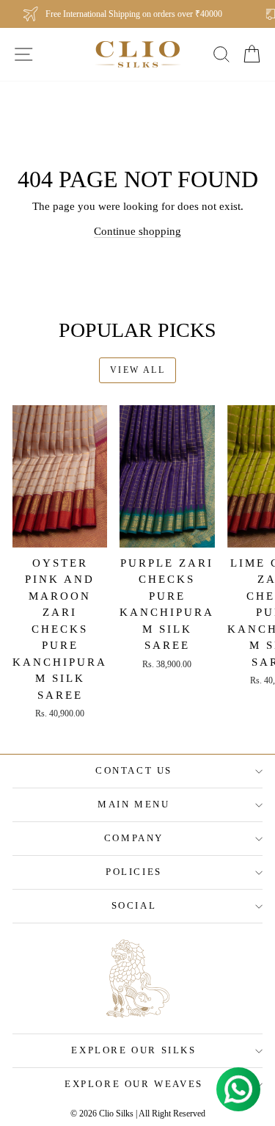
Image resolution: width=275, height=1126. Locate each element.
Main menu (133, 804)
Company (134, 837)
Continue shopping (137, 231)
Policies (134, 871)
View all (137, 370)
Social (134, 905)
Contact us (133, 770)
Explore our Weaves (134, 1083)
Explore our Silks (133, 1050)
